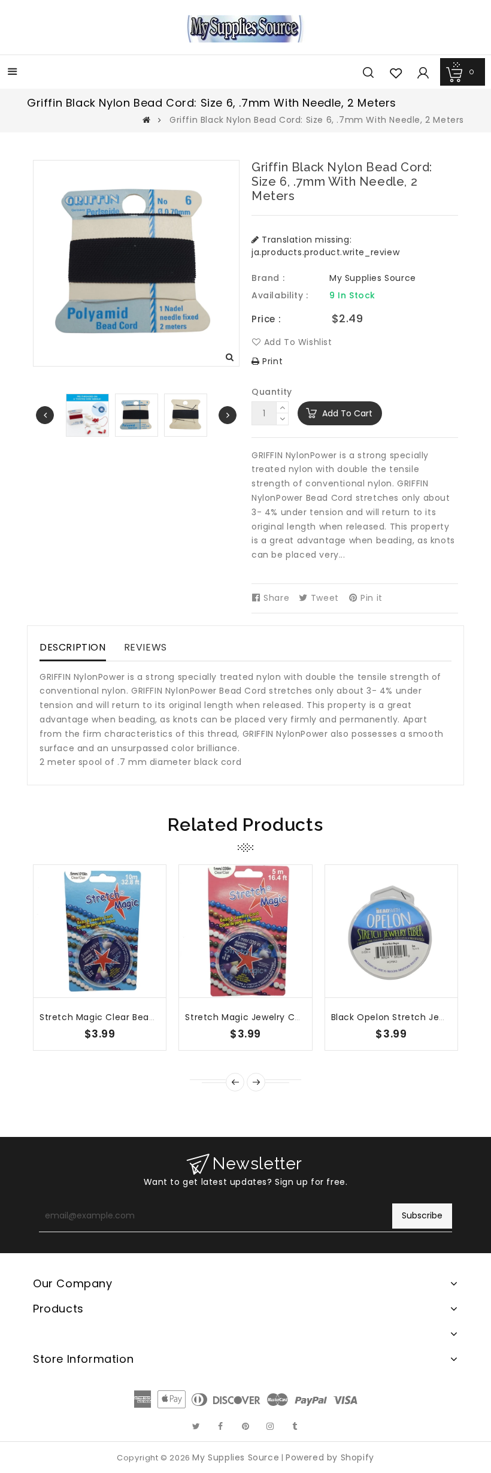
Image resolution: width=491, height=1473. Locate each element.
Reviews (145, 647)
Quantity (271, 392)
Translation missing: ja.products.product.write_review (325, 246)
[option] (136, 415)
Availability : (279, 295)
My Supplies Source (372, 278)
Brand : (267, 278)
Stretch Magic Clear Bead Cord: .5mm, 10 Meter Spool (160, 1017)
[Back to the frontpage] (147, 120)
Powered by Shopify (330, 1457)
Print (271, 361)
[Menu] (12, 73)
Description (73, 647)
